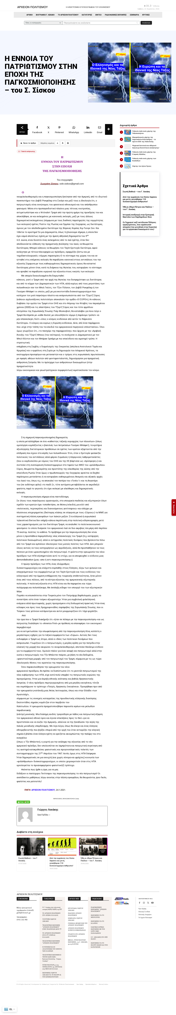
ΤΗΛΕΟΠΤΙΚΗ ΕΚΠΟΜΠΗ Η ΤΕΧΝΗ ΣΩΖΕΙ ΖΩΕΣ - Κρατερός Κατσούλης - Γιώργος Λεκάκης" (51, 958)
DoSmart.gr (45, 984)
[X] (148, 903)
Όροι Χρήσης (142, 908)
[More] (108, 129)
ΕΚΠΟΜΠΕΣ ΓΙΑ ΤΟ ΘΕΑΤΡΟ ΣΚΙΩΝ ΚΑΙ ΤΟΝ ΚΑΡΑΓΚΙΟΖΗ (99, 945)
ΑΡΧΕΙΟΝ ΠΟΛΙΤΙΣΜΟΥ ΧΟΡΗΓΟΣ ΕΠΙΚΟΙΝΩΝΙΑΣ (77, 929)
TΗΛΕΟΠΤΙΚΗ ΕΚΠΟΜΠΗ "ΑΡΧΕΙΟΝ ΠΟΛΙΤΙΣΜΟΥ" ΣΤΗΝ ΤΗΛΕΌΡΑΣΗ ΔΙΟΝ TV (52, 927)
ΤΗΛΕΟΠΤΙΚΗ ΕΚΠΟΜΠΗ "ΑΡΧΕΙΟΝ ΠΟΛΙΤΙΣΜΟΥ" (51, 942)
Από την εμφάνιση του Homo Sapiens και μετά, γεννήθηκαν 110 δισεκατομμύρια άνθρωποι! (140, 199)
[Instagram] (144, 903)
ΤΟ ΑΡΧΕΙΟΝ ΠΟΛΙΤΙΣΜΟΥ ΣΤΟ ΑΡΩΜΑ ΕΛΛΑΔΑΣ (51, 914)
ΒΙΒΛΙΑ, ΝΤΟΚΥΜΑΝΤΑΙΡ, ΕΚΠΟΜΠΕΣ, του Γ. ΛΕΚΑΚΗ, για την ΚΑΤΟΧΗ (78, 942)
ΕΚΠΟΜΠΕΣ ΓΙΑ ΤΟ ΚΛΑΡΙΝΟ (97, 922)
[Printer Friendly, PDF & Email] (23, 803)
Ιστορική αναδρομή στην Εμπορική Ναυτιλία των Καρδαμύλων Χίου (138, 216)
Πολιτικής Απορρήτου (145, 914)
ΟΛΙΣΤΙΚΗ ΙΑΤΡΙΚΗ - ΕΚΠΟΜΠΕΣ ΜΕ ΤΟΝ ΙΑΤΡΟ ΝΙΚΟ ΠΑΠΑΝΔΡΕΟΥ (98, 930)
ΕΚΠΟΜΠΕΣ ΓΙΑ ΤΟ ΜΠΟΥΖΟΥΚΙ (97, 916)
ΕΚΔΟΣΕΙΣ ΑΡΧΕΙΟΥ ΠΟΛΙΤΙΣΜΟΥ (75, 914)
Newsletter (174, 507)
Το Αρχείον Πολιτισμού (145, 917)
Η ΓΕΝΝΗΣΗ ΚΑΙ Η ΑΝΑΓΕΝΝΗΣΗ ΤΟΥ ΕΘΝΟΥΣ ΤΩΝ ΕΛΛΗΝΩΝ (52, 949)
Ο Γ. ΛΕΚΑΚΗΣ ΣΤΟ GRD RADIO (99, 938)
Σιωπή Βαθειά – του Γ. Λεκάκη (136, 191)
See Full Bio (42, 815)
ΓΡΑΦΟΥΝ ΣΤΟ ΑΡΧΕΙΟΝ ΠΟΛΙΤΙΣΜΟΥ (76, 935)
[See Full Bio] (49, 815)
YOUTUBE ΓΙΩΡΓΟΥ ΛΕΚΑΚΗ (49, 920)
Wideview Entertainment (66, 984)
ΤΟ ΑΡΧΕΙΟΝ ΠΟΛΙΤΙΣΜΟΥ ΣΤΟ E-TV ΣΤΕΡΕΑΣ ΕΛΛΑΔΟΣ (51, 935)
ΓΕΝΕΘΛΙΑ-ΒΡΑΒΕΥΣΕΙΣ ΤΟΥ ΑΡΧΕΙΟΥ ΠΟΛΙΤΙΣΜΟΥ (78, 924)
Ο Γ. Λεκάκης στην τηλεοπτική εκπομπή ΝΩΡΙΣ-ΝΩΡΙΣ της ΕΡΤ (52, 908)
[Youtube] (152, 903)
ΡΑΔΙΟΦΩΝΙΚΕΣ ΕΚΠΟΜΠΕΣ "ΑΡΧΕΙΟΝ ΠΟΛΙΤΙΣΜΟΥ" (98, 909)
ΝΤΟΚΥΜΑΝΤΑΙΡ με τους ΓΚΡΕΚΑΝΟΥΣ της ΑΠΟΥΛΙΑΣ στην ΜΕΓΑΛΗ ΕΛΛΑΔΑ (52, 967)
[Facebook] (139, 903)
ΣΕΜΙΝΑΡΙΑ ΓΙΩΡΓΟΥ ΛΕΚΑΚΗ (75, 919)
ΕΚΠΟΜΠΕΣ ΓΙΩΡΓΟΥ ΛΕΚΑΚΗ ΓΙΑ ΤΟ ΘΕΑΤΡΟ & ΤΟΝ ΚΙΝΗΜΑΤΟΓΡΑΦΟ (51, 975)
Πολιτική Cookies (144, 911)
